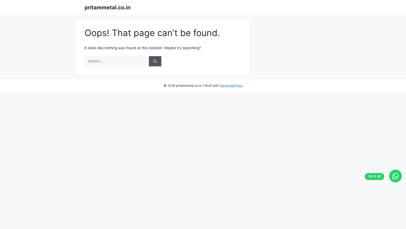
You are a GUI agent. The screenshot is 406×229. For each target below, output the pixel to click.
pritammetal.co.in (108, 7)
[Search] (155, 61)
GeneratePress (231, 86)
